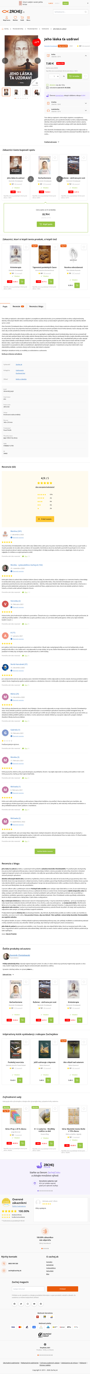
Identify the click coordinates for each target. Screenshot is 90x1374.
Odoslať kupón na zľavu (45, 716)
